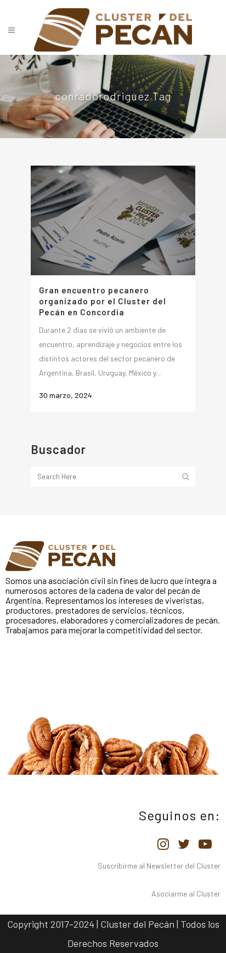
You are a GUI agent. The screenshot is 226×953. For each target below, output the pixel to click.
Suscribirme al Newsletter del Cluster (159, 865)
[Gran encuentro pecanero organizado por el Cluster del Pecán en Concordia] (113, 220)
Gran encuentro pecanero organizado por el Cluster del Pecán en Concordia (102, 301)
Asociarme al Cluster (186, 893)
